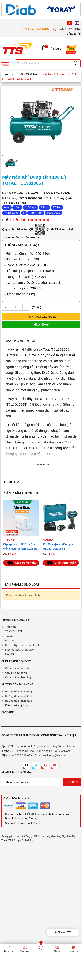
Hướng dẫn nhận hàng (19, 700)
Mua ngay (41, 324)
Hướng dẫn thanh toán (19, 696)
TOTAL (57, 207)
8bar (7, 207)
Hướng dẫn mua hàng (18, 691)
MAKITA (48, 539)
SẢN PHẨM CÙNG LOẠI (21, 584)
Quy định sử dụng (16, 672)
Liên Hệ (9, 654)
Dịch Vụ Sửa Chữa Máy (19, 649)
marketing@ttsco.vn (55, 755)
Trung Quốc (11, 212)
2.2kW (44, 207)
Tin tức (9, 635)
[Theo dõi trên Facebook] (26, 765)
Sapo (32, 840)
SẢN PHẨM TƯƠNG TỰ (21, 493)
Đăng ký (72, 781)
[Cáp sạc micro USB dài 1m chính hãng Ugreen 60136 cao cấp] (21, 518)
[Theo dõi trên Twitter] (36, 765)
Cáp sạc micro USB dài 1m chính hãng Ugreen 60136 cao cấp (20, 548)
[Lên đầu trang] (76, 112)
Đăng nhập (74, 33)
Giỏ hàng (41, 949)
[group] (41, 120)
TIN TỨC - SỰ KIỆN (36, 28)
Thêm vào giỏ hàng (41, 316)
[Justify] (76, 63)
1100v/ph (30, 207)
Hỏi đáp (9, 640)
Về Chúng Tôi (13, 631)
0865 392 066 (23, 755)
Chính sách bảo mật (17, 668)
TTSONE (8, 539)
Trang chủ (11, 626)
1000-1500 (35, 212)
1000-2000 (53, 212)
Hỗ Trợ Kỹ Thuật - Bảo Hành (22, 645)
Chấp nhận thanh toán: (17, 798)
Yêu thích (73, 951)
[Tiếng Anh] (77, 23)
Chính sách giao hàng (18, 677)
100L (17, 207)
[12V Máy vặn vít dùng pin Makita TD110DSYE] (61, 518)
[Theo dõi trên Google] (45, 765)
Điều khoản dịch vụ (16, 705)
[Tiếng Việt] (69, 23)
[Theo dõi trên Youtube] (54, 765)
